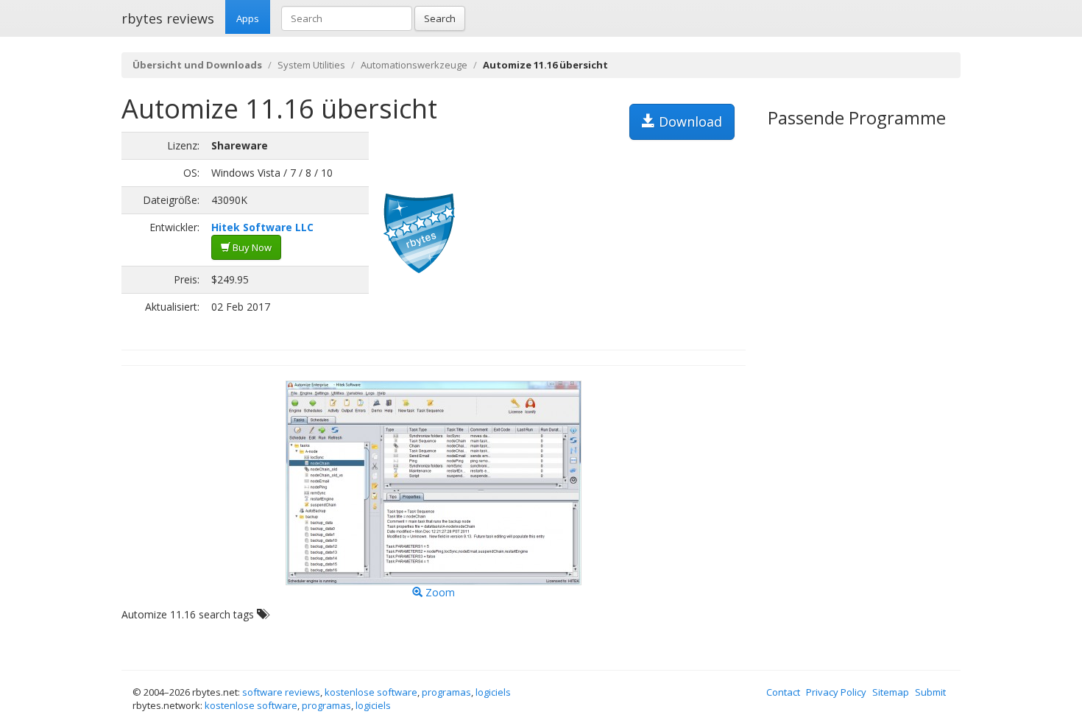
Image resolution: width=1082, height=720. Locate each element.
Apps (247, 18)
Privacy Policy (836, 692)
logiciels (493, 692)
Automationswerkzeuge (414, 64)
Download (688, 121)
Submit (930, 692)
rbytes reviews (167, 18)
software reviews (281, 692)
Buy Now (251, 247)
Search (440, 18)
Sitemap (890, 692)
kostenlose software (371, 692)
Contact (783, 692)
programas (446, 692)
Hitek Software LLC (262, 227)
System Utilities (311, 64)
